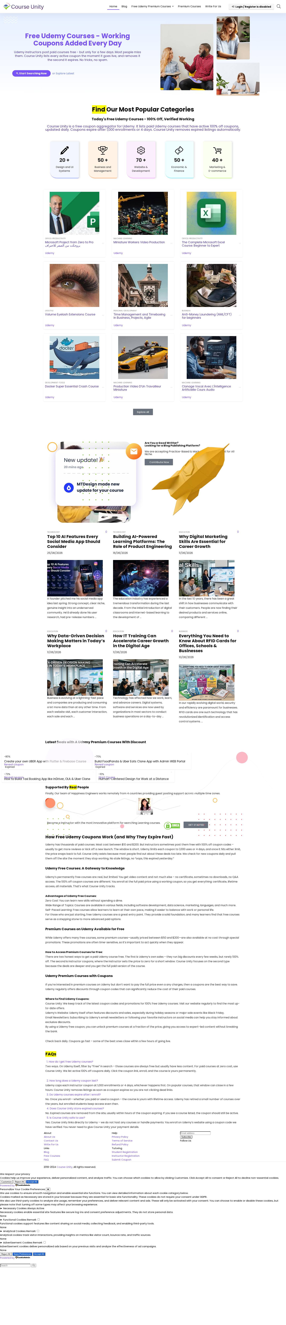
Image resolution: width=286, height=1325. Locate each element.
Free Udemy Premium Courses (151, 6)
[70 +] (141, 150)
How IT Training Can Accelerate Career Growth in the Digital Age (141, 641)
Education (52, 631)
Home (113, 6)
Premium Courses (189, 6)
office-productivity (55, 238)
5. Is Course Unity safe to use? (66, 1118)
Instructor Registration (126, 1156)
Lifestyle (49, 310)
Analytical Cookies (14, 1231)
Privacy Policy (120, 1137)
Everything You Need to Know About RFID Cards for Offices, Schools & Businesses (207, 643)
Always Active (35, 1208)
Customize (6, 1182)
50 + (102, 160)
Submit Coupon (121, 1159)
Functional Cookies (14, 1219)
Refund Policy (120, 1144)
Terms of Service (122, 1140)
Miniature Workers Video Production (139, 242)
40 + (217, 160)
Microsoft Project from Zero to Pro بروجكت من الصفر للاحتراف (69, 244)
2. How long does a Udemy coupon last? (72, 1081)
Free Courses (52, 1156)
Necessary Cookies (15, 1208)
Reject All (19, 1182)
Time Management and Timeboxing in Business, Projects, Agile (139, 316)
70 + (141, 160)
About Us (49, 1137)
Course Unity (64, 1167)
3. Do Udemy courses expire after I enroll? (74, 1094)
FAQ (46, 1159)
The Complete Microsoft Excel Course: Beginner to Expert (203, 244)
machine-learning (123, 238)
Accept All (32, 1182)
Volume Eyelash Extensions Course (70, 314)
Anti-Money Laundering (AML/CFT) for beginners (207, 316)
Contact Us (51, 1140)
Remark (31, 1219)
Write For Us (213, 6)
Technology (53, 532)
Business (186, 310)
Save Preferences (22, 1254)
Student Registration (125, 1152)
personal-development (125, 310)
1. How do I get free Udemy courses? (70, 1062)
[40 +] (217, 150)
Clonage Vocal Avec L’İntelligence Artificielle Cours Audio (206, 388)
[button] (143, 1061)
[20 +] (64, 150)
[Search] (33, 1265)
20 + (64, 160)
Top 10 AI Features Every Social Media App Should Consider (73, 541)
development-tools (55, 382)
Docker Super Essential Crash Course (72, 386)
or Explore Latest (63, 73)
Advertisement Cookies (17, 1242)
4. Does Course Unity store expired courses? (75, 1108)
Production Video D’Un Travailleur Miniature (137, 388)
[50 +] (103, 150)
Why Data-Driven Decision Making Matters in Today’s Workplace (76, 641)
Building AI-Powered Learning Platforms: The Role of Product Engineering (142, 541)
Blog (124, 6)
